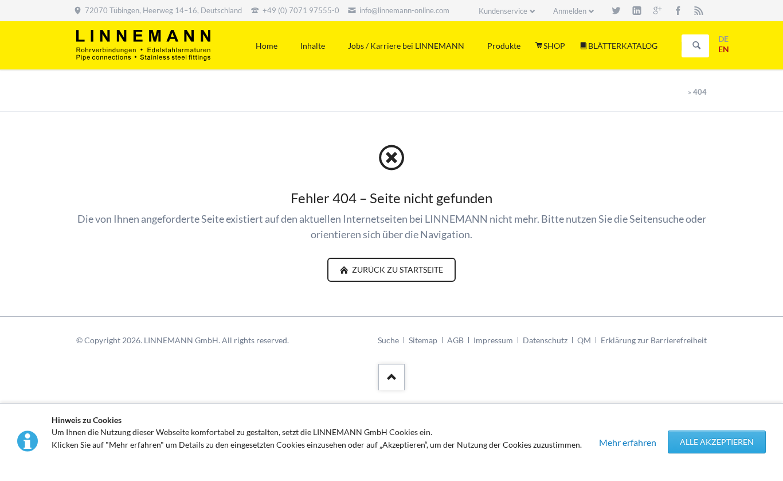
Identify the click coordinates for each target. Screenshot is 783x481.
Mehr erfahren (627, 442)
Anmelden (569, 10)
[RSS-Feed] (698, 10)
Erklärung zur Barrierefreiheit (654, 340)
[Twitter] (616, 10)
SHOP (554, 46)
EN (723, 49)
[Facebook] (678, 10)
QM (584, 340)
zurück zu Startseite (396, 269)
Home (266, 46)
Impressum (493, 340)
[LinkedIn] (637, 10)
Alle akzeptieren (717, 442)
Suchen (696, 45)
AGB (455, 340)
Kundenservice (503, 10)
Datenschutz (545, 340)
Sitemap (423, 340)
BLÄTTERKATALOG (622, 46)
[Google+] (657, 10)
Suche (388, 340)
